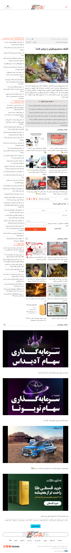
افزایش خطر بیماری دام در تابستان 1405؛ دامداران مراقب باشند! (14, 265)
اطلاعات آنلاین (38, 7)
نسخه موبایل (35, 526)
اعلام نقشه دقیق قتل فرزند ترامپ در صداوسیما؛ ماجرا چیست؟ (14, 43)
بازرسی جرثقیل (60, 520)
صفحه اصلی (64, 39)
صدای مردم (53, 39)
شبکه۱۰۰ (60, 541)
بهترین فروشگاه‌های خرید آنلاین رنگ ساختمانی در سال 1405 (14, 295)
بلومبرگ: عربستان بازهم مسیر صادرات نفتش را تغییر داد (13, 68)
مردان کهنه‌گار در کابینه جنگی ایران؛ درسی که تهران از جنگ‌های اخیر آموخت (47, 113)
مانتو (66, 520)
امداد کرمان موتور (44, 520)
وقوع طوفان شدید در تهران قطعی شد (13, 64)
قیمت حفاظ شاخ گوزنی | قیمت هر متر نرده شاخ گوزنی (14, 280)
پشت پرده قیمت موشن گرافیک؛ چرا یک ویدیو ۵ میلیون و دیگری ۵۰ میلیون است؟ (13, 260)
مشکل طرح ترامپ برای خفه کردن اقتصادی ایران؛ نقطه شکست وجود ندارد (47, 109)
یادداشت (29, 541)
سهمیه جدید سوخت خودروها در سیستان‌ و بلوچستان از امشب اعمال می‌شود (15, 74)
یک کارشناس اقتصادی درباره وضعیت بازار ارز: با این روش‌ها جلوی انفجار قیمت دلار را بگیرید (14, 205)
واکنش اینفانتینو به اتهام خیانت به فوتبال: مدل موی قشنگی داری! (14, 216)
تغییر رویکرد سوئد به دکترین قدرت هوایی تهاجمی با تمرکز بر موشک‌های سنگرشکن (14, 122)
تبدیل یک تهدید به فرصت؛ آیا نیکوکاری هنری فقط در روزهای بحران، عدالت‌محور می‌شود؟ (15, 107)
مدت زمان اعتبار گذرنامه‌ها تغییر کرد (13, 194)
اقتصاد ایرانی (29, 520)
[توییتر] (7, 546)
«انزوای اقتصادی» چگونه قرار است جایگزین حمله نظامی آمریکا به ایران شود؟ (46, 116)
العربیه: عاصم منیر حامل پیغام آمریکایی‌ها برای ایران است (15, 162)
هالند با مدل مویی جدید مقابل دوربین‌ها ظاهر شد (15, 181)
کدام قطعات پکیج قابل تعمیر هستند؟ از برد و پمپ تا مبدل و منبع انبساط (13, 290)
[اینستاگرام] (10, 546)
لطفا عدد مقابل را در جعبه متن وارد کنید (58, 224)
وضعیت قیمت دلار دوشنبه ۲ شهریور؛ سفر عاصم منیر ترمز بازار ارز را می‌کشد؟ (14, 167)
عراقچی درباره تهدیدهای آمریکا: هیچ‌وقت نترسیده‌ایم (15, 240)
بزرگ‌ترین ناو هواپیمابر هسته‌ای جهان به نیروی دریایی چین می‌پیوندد (13, 59)
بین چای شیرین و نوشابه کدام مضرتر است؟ (14, 54)
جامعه (59, 39)
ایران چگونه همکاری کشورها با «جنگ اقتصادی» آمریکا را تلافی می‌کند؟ (14, 128)
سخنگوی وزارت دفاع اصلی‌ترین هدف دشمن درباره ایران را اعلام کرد (14, 211)
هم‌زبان (45, 541)
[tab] (18, 39)
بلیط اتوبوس (8, 520)
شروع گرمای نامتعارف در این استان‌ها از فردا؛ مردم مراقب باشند (13, 190)
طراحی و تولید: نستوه (59, 551)
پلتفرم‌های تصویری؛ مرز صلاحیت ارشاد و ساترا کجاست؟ (13, 234)
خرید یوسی (36, 520)
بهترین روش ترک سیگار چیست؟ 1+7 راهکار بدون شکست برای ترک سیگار (14, 256)
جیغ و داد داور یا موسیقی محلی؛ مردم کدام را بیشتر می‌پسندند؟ (14, 156)
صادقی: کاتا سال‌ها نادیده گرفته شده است (14, 176)
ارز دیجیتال (15, 520)
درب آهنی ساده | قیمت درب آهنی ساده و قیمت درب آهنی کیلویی (13, 275)
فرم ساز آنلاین (53, 520)
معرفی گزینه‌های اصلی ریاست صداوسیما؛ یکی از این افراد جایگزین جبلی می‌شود (14, 89)
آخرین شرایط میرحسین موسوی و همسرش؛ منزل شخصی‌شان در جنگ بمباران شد (15, 96)
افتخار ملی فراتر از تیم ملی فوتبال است (12, 186)
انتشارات (22, 541)
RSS (10, 541)
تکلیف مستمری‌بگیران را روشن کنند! (51, 49)
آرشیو (16, 541)
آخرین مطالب (17, 102)
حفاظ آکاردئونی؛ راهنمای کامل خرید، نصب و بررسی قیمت (14, 285)
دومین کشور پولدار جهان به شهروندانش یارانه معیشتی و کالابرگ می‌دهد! (47, 119)
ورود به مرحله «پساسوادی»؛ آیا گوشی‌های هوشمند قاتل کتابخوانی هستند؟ (46, 106)
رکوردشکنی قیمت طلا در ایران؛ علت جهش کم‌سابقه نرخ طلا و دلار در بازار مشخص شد (14, 82)
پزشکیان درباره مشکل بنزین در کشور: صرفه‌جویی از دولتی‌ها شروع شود (14, 222)
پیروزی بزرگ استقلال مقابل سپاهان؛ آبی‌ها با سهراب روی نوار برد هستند (14, 198)
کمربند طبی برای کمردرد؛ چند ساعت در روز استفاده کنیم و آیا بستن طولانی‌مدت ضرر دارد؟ (13, 250)
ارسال (35, 229)
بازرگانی (19, 244)
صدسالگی (52, 541)
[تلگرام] (4, 546)
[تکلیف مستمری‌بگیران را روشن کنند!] (46, 68)
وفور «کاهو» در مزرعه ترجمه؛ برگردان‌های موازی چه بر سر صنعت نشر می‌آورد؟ (14, 114)
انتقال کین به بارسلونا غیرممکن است (13, 171)
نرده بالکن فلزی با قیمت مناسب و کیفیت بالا (14, 270)
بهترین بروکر (21, 520)
